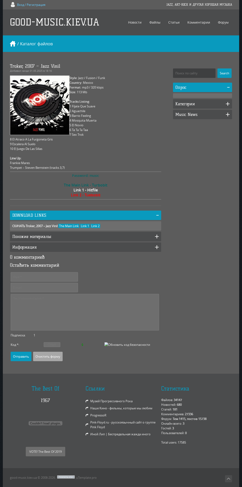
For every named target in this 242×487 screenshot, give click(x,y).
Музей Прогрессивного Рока (111, 401)
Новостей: (168, 404)
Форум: (166, 419)
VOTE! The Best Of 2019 (45, 451)
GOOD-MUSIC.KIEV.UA (54, 22)
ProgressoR (98, 415)
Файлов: (167, 400)
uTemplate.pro (86, 477)
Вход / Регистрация (31, 5)
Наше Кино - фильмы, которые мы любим (121, 408)
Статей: (166, 409)
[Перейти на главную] (13, 43)
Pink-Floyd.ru (99, 422)
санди (25, 70)
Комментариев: (172, 414)
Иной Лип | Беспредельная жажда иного (120, 434)
